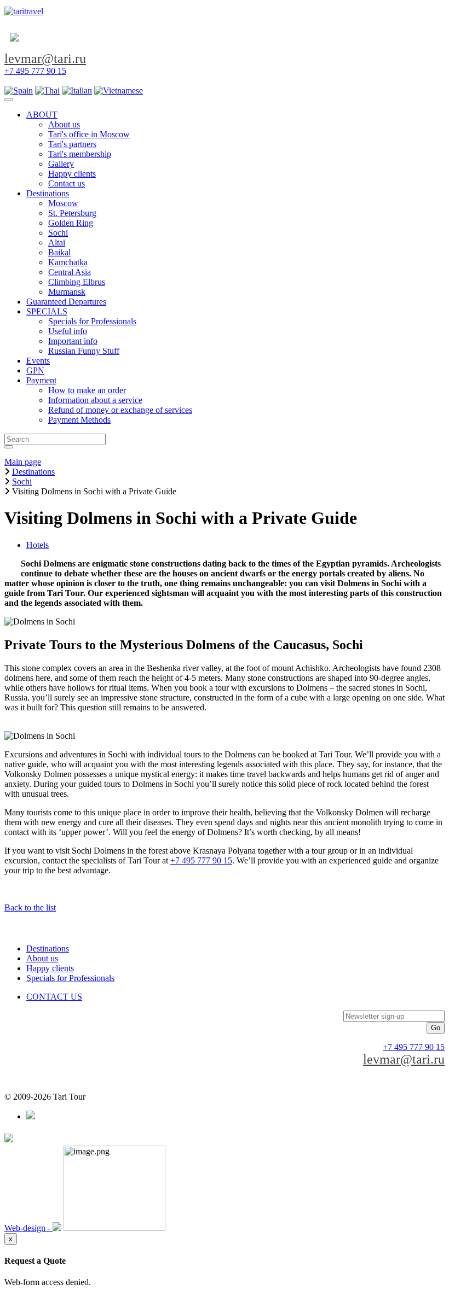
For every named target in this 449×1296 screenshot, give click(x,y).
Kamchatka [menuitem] (68, 262)
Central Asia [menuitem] (69, 272)
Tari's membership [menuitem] (79, 154)
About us (42, 958)
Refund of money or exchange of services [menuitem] (120, 410)
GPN (35, 370)
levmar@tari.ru (45, 58)
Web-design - (28, 1228)
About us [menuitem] (64, 124)
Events (38, 360)
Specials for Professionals (70, 978)
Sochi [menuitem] (58, 232)
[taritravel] (23, 11)
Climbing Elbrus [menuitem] (76, 282)
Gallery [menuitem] (61, 163)
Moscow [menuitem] (63, 203)
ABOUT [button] (41, 114)
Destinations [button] (47, 193)
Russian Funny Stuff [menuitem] (83, 350)
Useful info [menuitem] (67, 331)
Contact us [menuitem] (66, 183)
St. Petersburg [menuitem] (72, 213)
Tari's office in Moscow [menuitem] (89, 134)
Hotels (37, 545)
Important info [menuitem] (72, 341)
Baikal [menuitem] (59, 252)
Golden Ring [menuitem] (70, 222)
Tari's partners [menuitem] (72, 144)
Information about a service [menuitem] (95, 400)
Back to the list (30, 907)
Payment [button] (41, 380)
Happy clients (50, 968)
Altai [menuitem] (56, 242)
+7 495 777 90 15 (35, 70)
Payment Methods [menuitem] (79, 419)
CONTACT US (54, 996)
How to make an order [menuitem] (87, 390)
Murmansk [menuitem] (66, 291)
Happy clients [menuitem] (72, 173)
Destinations (47, 948)
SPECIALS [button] (46, 311)
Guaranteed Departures (66, 301)
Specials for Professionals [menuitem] (92, 321)
